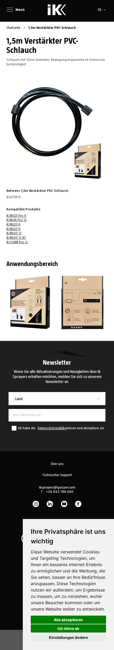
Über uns (57, 464)
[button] (102, 10)
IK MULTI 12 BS (16, 238)
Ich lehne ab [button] (68, 628)
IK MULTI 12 (13, 233)
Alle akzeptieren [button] (68, 619)
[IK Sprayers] (57, 9)
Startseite (13, 28)
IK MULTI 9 (13, 229)
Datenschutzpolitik (51, 428)
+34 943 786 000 (59, 492)
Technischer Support (57, 475)
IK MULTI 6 (13, 224)
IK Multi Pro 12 (16, 220)
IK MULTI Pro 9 (16, 216)
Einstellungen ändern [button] (68, 637)
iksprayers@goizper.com (57, 487)
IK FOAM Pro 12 (17, 242)
